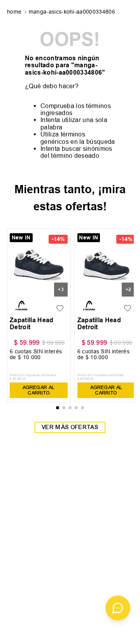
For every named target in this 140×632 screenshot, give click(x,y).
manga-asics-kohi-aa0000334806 (72, 12)
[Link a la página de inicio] (15, 12)
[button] (57, 407)
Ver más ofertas (70, 427)
